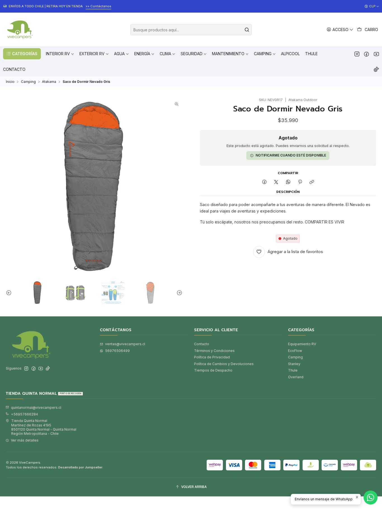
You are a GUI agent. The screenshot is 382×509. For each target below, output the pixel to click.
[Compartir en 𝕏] (276, 182)
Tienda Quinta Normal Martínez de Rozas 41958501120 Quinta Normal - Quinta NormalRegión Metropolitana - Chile (43, 427)
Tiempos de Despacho (213, 370)
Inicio (10, 81)
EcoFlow (295, 351)
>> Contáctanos (98, 6)
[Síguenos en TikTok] (376, 69)
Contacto (201, 344)
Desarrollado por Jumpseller (80, 467)
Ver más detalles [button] (25, 440)
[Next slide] (178, 292)
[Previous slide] (10, 292)
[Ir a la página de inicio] (19, 29)
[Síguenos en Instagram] (357, 54)
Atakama (49, 81)
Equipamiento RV (302, 344)
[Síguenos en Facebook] (366, 54)
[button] (22, 53)
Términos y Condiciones (214, 351)
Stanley (294, 364)
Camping (28, 81)
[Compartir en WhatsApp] (288, 182)
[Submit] (247, 29)
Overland (295, 377)
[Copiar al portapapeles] (312, 182)
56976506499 (117, 351)
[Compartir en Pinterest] (300, 182)
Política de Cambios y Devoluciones (224, 364)
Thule (293, 370)
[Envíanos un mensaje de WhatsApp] (371, 498)
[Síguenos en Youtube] (376, 54)
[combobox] (191, 29)
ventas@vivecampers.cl (125, 344)
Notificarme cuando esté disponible (291, 155)
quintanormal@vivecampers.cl (36, 407)
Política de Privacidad (212, 357)
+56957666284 (24, 414)
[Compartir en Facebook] (264, 182)
